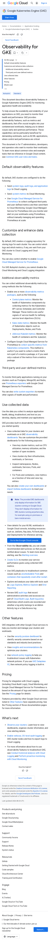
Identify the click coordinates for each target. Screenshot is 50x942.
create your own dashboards (31, 486)
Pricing (12, 693)
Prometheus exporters (16, 383)
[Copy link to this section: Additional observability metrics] (41, 278)
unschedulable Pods (30, 574)
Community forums (10, 837)
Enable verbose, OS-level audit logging (24, 736)
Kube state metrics (20, 323)
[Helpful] (18, 34)
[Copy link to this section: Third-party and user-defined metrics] (4, 371)
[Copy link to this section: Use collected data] (31, 405)
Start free (9, 17)
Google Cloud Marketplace (12, 822)
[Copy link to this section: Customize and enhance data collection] (18, 234)
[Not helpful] (22, 34)
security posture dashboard (27, 636)
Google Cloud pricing (10, 818)
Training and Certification (12, 878)
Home (4, 26)
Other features (16, 702)
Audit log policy (37, 599)
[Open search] (31, 3)
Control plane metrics (21, 299)
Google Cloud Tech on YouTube (14, 906)
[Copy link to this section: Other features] (25, 618)
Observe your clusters (17, 725)
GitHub (4, 861)
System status (8, 850)
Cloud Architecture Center (12, 874)
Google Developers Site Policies (28, 794)
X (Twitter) (6, 898)
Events (5, 893)
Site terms (28, 915)
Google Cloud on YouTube (12, 902)
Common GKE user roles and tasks (21, 157)
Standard (17, 93)
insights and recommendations (26, 647)
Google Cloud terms (11, 920)
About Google (7, 915)
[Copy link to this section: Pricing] (14, 674)
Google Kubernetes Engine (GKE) (27, 10)
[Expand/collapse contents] (16, 60)
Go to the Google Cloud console (24, 540)
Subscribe (41, 929)
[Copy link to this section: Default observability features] (4, 171)
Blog (4, 889)
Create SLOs (12, 560)
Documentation (15, 26)
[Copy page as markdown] (22, 53)
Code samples (8, 870)
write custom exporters (24, 391)
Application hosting (32, 26)
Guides (35, 29)
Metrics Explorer (30, 585)
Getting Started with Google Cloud (15, 865)
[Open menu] (4, 3)
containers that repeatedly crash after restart (27, 577)
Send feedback (12, 40)
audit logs (23, 592)
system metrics (19, 194)
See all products (8, 814)
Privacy (18, 915)
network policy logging (21, 655)
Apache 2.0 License (40, 791)
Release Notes (8, 846)
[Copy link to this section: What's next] (20, 718)
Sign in (44, 3)
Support (5, 842)
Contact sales (7, 826)
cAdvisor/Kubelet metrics (23, 334)
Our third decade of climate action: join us (20, 924)
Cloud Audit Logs (21, 599)
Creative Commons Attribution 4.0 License (31, 788)
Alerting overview (30, 555)
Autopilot (6, 93)
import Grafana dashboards (19, 489)
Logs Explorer (16, 585)
